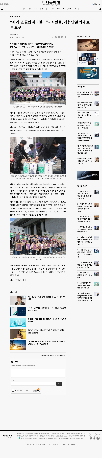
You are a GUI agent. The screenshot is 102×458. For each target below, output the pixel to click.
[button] (52, 37)
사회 (35, 9)
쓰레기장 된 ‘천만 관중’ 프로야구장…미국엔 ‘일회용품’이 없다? (84, 229)
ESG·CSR (60, 9)
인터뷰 (69, 9)
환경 (41, 9)
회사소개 (29, 444)
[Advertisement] (88, 342)
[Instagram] (98, 434)
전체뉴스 (13, 17)
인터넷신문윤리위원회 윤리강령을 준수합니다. (32, 438)
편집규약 (64, 444)
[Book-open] (90, 438)
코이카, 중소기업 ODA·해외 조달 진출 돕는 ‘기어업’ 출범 (85, 115)
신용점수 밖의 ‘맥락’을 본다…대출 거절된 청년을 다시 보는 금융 (84, 125)
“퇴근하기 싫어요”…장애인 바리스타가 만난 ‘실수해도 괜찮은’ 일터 (84, 219)
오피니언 (76, 9)
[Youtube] (94, 438)
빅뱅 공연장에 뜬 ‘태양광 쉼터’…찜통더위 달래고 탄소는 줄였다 (85, 105)
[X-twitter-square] (90, 434)
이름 (12, 380)
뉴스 (24, 9)
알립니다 (73, 444)
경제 (29, 9)
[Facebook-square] (94, 434)
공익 (47, 9)
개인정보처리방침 (40, 444)
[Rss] (98, 438)
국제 (52, 9)
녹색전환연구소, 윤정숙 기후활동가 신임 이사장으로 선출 (84, 161)
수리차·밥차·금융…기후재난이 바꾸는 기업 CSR (84, 275)
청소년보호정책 (53, 444)
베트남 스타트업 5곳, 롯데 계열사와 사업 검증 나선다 (85, 94)
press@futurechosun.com (78, 433)
